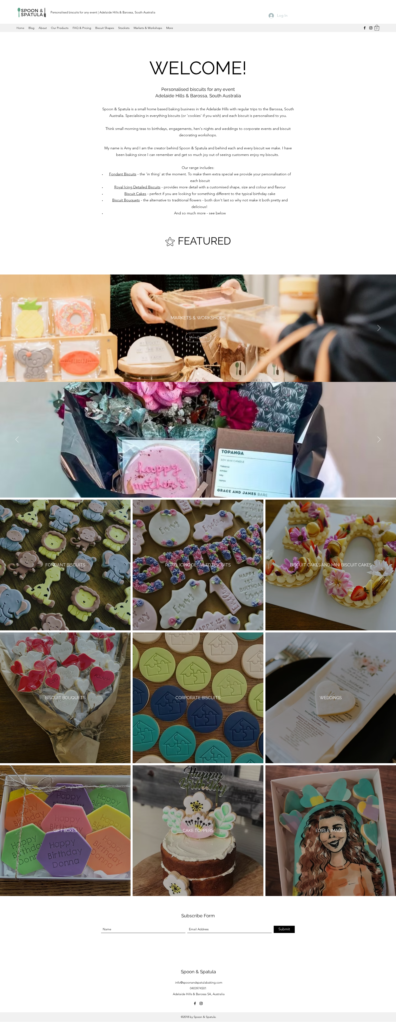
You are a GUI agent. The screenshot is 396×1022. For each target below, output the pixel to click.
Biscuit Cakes (135, 193)
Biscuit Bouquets (126, 200)
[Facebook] (365, 28)
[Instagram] (371, 28)
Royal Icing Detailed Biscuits (137, 187)
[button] (376, 28)
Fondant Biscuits (122, 174)
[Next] (379, 328)
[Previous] (17, 328)
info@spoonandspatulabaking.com (198, 982)
